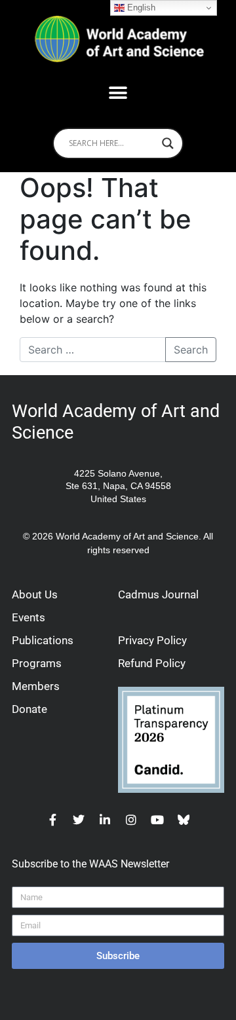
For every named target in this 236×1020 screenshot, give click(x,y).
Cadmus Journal (158, 594)
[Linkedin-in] (105, 820)
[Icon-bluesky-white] (183, 820)
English (140, 7)
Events (28, 617)
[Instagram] (131, 820)
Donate (29, 709)
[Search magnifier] (168, 143)
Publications (42, 640)
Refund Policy (152, 663)
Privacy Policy (152, 640)
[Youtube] (157, 820)
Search (191, 349)
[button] (118, 93)
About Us (35, 594)
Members (36, 686)
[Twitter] (79, 820)
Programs (37, 663)
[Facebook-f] (52, 820)
